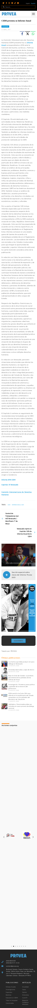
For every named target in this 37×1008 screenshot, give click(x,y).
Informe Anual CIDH (18, 504)
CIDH (9, 504)
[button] (33, 14)
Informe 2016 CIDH (8, 480)
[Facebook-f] (6, 3)
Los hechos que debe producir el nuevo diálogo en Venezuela (21, 663)
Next (34, 555)
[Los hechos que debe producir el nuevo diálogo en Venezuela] (4, 664)
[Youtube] (12, 3)
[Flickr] (18, 3)
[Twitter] (3, 3)
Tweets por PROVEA (9, 651)
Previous (2, 555)
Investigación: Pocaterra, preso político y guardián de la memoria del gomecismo (21, 686)
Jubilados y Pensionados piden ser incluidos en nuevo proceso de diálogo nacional (21, 706)
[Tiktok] (15, 3)
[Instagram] (9, 3)
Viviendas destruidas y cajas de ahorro (21, 670)
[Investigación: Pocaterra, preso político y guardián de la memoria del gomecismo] (4, 686)
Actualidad (5, 26)
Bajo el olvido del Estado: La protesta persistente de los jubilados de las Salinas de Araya (20, 677)
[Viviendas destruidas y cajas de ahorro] (4, 671)
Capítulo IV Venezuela (9, 484)
